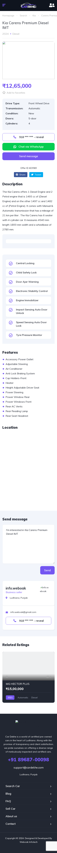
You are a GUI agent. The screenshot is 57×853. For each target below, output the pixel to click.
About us (11, 816)
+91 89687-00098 (28, 760)
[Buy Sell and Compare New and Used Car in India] (28, 5)
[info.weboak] (45, 590)
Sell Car (11, 808)
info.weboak (16, 588)
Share (22, 174)
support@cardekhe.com (29, 767)
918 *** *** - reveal (31, 137)
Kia (34, 15)
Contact (11, 823)
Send (47, 570)
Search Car (13, 786)
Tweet (37, 174)
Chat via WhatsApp (31, 146)
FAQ (8, 801)
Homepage (8, 15)
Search (23, 15)
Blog (8, 793)
